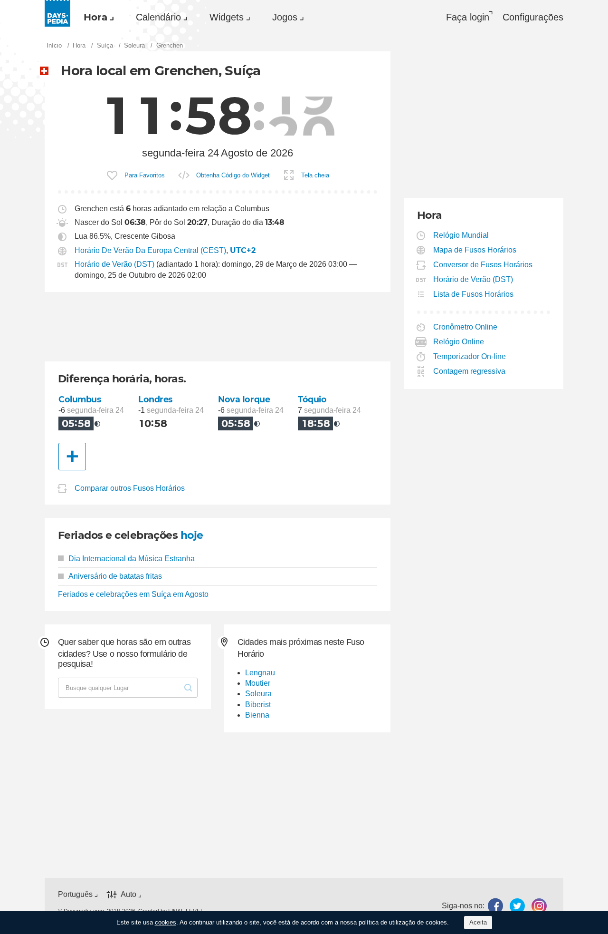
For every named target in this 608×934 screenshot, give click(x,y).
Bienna (257, 715)
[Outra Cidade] (72, 456)
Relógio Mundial (461, 235)
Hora (95, 17)
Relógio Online (459, 342)
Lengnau (260, 673)
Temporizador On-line (470, 356)
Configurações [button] (533, 17)
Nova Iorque (244, 399)
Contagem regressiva (469, 371)
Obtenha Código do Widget (233, 175)
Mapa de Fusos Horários (475, 250)
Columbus (79, 399)
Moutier (257, 683)
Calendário (158, 17)
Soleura (258, 694)
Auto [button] (128, 894)
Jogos (284, 17)
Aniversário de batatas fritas (115, 576)
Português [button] (75, 894)
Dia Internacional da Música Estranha (131, 559)
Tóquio (312, 399)
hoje (191, 535)
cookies (165, 922)
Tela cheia (315, 175)
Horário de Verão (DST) (114, 264)
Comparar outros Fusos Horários (130, 488)
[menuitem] (96, 17)
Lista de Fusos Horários (473, 294)
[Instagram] (539, 906)
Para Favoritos (144, 175)
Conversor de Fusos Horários (483, 265)
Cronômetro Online (465, 327)
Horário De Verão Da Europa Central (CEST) (150, 250)
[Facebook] (495, 906)
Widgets (226, 17)
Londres (155, 399)
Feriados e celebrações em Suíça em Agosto (133, 594)
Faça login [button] (467, 17)
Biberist (258, 704)
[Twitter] (517, 906)
